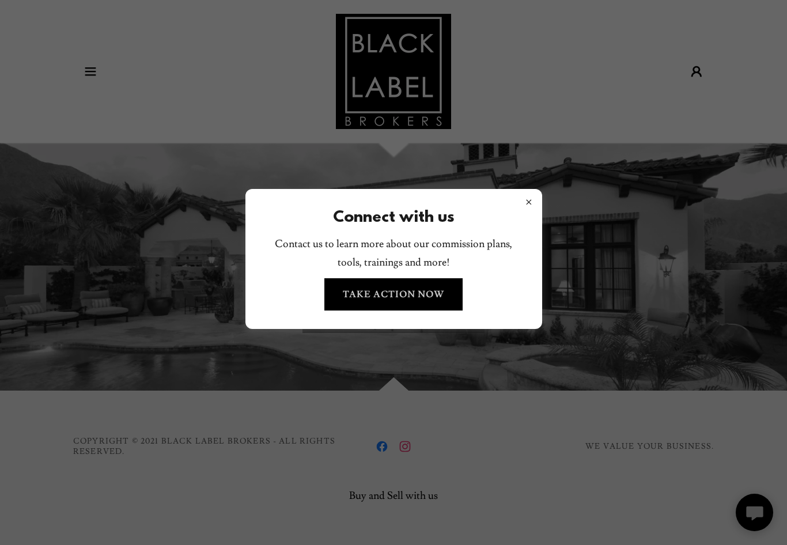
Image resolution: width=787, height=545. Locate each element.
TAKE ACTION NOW (393, 294)
